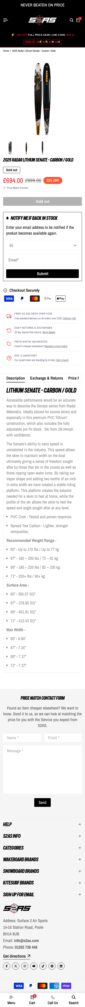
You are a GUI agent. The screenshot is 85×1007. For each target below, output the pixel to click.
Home (6, 51)
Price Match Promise (17, 188)
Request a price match (55, 346)
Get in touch (62, 360)
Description (15, 378)
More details (48, 332)
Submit (42, 273)
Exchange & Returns (46, 378)
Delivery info (69, 318)
